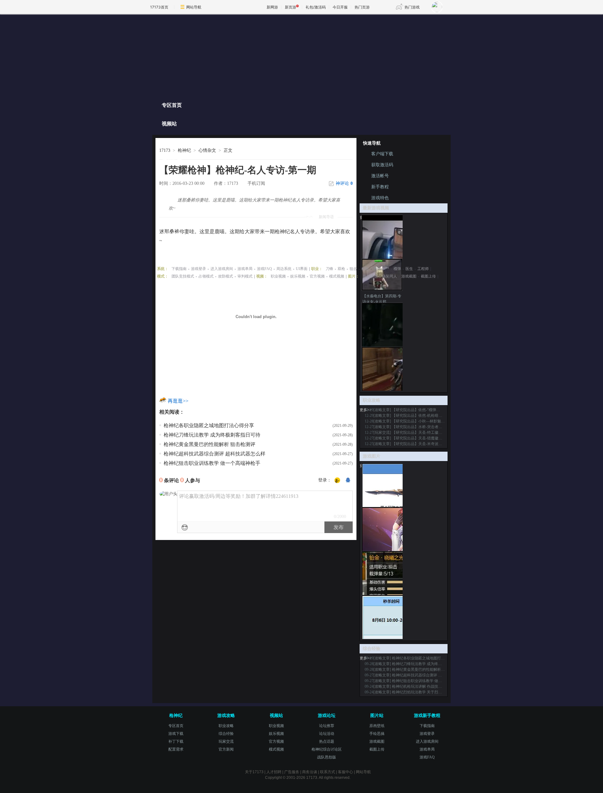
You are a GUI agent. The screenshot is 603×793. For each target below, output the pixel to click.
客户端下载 (382, 153)
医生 (409, 269)
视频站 (169, 123)
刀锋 (329, 269)
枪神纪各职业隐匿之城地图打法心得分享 (209, 425)
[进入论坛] (432, 103)
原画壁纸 (370, 276)
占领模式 (206, 276)
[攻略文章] (382, 410)
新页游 (290, 7)
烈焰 (377, 269)
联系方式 (327, 772)
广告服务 (291, 772)
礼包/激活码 (316, 7)
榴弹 (397, 269)
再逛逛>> (178, 401)
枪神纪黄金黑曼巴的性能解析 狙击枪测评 (209, 444)
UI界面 (301, 269)
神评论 (344, 183)
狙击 (353, 269)
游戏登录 (198, 269)
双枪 (341, 269)
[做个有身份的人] (337, 480)
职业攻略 (172, 179)
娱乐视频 (297, 276)
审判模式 (245, 276)
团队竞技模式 (182, 276)
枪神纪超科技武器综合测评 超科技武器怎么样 (214, 453)
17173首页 (159, 7)
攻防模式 (225, 276)
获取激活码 (382, 164)
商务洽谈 (309, 772)
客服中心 (345, 772)
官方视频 (317, 276)
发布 (339, 527)
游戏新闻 (172, 160)
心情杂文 (207, 150)
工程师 (423, 269)
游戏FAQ (264, 269)
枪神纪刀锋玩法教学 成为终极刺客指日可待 (212, 435)
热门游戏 (412, 7)
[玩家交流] (382, 432)
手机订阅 (256, 183)
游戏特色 (172, 142)
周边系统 (283, 269)
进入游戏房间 (221, 269)
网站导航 (193, 7)
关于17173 (254, 772)
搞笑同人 (389, 276)
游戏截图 (408, 276)
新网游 (272, 7)
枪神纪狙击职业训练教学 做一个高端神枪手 (212, 463)
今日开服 (340, 7)
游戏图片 (172, 253)
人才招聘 (273, 772)
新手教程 (380, 186)
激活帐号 (380, 175)
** (387, 269)
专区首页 (172, 105)
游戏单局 (245, 269)
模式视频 (336, 276)
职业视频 (278, 276)
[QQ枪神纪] (222, 55)
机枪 (365, 269)
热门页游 (362, 7)
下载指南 (179, 269)
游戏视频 (172, 235)
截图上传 (428, 276)
